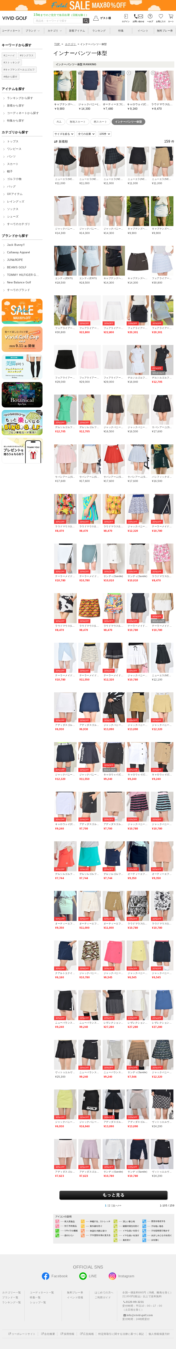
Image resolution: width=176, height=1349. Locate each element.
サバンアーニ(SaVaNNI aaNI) (162, 427)
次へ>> (117, 1205)
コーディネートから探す (23, 113)
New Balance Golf (19, 282)
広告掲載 (88, 1333)
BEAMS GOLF (17, 267)
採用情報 (69, 1333)
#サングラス (27, 55)
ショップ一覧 (38, 1302)
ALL (59, 121)
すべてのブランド (18, 290)
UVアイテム (15, 194)
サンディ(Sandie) (113, 576)
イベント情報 (75, 1297)
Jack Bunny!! (16, 244)
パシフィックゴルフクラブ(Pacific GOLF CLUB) (162, 476)
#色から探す (10, 76)
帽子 (10, 171)
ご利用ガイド (103, 1297)
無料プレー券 (75, 1292)
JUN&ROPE (15, 259)
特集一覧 (35, 1297)
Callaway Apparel (18, 252)
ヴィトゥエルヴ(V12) (65, 1072)
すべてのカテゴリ (18, 224)
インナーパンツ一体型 (128, 121)
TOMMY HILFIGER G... (23, 274)
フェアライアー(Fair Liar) (162, 278)
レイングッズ (15, 201)
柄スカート (100, 121)
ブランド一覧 (10, 1297)
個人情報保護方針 (159, 1333)
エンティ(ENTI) (64, 278)
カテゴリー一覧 (11, 1292)
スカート (13, 164)
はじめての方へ (104, 1292)
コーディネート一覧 (42, 1292)
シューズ (13, 216)
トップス (13, 141)
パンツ (11, 156)
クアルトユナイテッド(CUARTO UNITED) (65, 973)
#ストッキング (12, 62)
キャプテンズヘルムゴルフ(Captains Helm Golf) (138, 228)
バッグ (11, 186)
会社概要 (49, 1333)
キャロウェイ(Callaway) (114, 774)
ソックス (13, 209)
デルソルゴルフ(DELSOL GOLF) (138, 377)
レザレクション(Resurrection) (114, 1022)
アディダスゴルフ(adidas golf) (65, 725)
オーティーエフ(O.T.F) (138, 874)
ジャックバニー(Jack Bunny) (65, 228)
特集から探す (15, 120)
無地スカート (78, 121)
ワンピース (14, 148)
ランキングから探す (20, 98)
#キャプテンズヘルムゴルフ (19, 69)
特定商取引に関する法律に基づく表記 (121, 1333)
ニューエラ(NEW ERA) (65, 179)
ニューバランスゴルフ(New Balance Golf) (65, 1022)
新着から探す (15, 105)
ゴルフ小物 (14, 179)
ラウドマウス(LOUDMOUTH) (65, 526)
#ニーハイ (9, 55)
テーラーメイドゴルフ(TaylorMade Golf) (162, 526)
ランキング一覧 (11, 1302)
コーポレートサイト (23, 1333)
